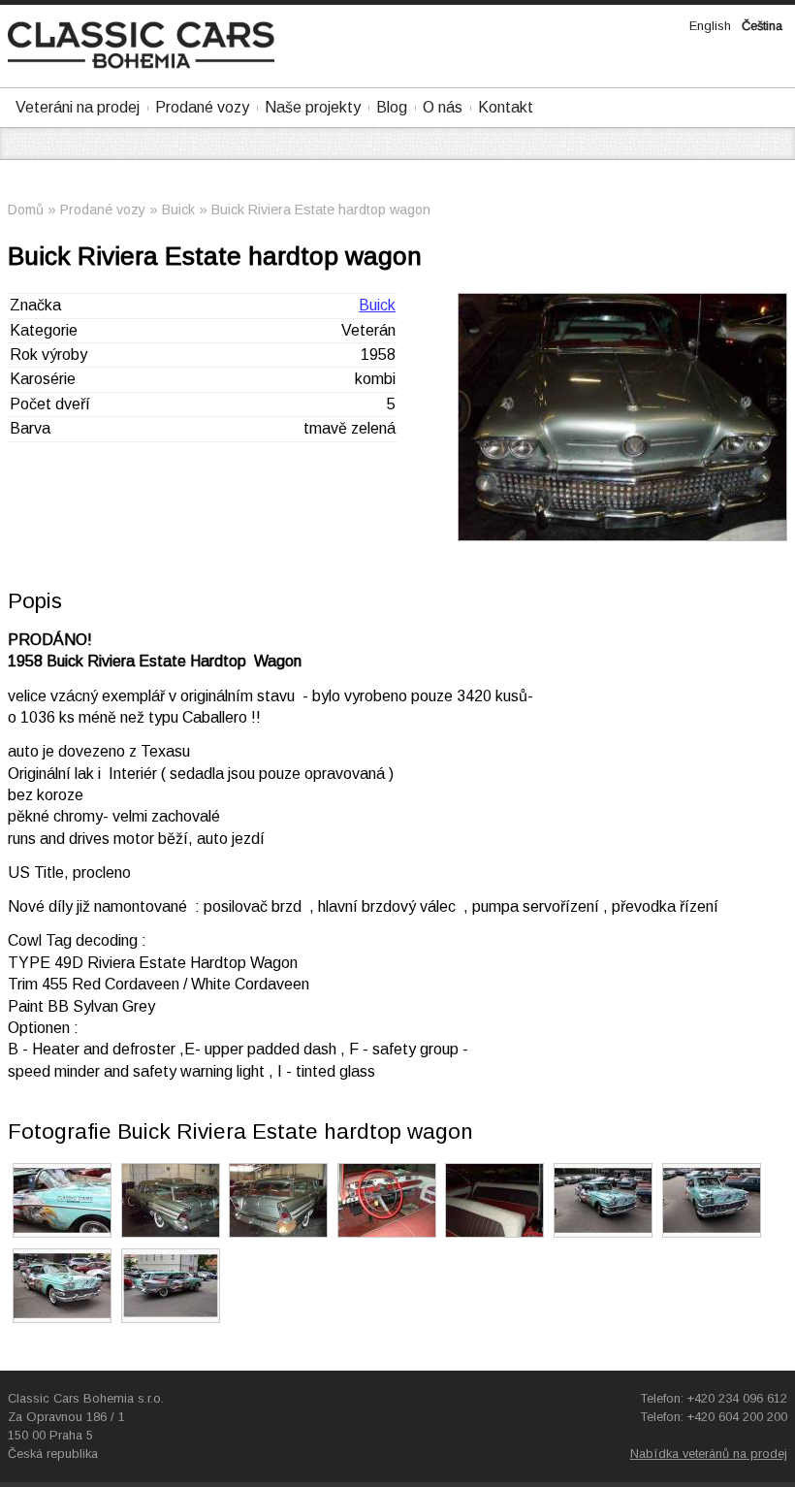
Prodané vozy (202, 107)
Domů (26, 209)
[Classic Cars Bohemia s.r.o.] (141, 63)
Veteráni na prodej (78, 107)
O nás (442, 107)
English (710, 25)
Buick (178, 209)
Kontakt (505, 107)
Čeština (762, 25)
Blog (391, 107)
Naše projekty (313, 107)
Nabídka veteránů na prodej (708, 1453)
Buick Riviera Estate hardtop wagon (320, 209)
